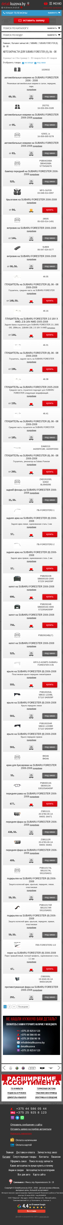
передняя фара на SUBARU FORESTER (28, 822)
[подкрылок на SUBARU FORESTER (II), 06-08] (17, 870)
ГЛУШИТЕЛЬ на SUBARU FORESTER (26, 387)
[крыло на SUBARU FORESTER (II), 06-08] (17, 663)
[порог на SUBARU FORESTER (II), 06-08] (17, 945)
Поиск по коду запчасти (41, 1161)
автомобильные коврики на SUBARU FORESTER (31, 77)
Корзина (45, 3)
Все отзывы (31, 1211)
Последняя (23, 1006)
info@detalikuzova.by (33, 1042)
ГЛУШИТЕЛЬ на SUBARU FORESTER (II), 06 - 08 (31, 284)
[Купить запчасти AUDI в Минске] (32, 1067)
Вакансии (56, 1156)
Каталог (6, 1156)
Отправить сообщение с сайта (26, 1124)
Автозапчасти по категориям (40, 1170)
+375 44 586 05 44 (30, 1034)
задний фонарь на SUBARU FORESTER (28, 490)
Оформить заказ (18, 1161)
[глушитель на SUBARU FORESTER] (17, 379)
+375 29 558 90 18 (30, 1038)
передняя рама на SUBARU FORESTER (28, 793)
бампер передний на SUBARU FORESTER (28, 171)
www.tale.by (44, 1217)
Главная (9, 1152)
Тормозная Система (46, 1088)
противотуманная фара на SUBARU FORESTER (31, 987)
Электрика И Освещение (46, 1097)
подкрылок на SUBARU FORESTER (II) (28, 878)
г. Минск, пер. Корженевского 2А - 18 (33, 1182)
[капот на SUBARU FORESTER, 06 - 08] (17, 578)
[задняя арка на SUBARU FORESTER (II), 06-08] (17, 510)
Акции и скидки (16, 1170)
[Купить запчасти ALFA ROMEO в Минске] (17, 1067)
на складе (29, 62)
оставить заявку (34, 20)
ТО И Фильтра (17, 1088)
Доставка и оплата (25, 1152)
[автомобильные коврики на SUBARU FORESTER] (17, 107)
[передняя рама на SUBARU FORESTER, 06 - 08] (17, 786)
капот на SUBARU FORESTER (25, 586)
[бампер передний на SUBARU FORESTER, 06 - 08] (17, 163)
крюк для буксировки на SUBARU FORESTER (31, 765)
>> (14, 1006)
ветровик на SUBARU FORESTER (25, 228)
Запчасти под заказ (47, 1152)
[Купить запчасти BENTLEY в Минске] (51, 1067)
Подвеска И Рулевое (16, 1093)
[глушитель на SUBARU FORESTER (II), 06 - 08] (17, 276)
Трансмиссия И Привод (46, 1093)
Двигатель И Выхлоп (16, 1097)
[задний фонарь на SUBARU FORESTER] (17, 482)
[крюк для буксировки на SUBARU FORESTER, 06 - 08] (17, 757)
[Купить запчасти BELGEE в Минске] (42, 1067)
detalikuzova (28, 1046)
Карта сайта (39, 1174)
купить (49, 210)
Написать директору (21, 1133)
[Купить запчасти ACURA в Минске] (10, 1067)
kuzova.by (13, 3)
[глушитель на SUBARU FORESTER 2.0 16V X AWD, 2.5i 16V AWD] (17, 311)
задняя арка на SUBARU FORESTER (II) (28, 518)
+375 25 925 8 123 (30, 1031)
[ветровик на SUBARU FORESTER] (17, 220)
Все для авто (24, 1174)
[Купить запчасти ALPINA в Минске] (23, 1067)
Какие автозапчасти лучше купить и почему (31, 1165)
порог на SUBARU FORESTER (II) (25, 953)
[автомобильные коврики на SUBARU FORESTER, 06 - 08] (17, 70)
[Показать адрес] (28, 3)
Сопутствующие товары (24, 1156)
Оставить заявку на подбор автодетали (30, 1129)
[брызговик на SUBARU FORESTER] (17, 192)
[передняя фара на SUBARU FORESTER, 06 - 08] (17, 814)
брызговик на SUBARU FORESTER (25, 199)
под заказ (41, 62)
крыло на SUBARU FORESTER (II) (25, 671)
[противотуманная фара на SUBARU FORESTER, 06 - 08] (17, 979)
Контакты (44, 1156)
